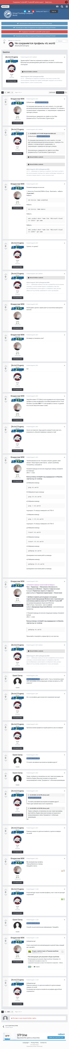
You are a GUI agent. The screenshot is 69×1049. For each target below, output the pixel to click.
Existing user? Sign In (42, 11)
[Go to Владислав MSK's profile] (17, 110)
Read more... (48, 2)
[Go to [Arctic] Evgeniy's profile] (11, 44)
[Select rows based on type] (66, 92)
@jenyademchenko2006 (42, 102)
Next (8, 92)
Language (26, 1042)
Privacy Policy (35, 1042)
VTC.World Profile (11, 81)
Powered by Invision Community (34, 1046)
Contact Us (43, 1042)
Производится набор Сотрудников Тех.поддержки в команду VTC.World (35, 27)
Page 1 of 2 (18, 92)
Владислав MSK (17, 99)
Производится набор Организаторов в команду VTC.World (36, 23)
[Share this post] (64, 57)
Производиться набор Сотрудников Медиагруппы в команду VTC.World (35, 36)
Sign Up (54, 11)
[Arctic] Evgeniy (24, 45)
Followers (60, 41)
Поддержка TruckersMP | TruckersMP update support (36, 31)
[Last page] (12, 92)
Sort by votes (60, 92)
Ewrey (44, 795)
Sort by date (52, 92)
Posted (26, 57)
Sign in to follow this (15, 40)
